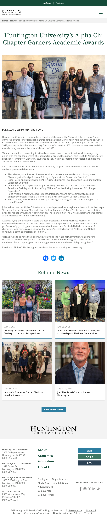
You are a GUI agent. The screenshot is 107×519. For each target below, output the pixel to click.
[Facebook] (45, 258)
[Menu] (102, 12)
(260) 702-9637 (10, 485)
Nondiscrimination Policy (66, 513)
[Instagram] (85, 489)
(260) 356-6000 (10, 457)
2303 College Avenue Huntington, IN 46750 (13, 454)
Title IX (88, 513)
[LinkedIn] (61, 258)
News (13, 20)
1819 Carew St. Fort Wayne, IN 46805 (13, 468)
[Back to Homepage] (53, 429)
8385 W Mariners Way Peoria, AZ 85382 (13, 496)
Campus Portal (46, 494)
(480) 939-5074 (10, 499)
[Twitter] (53, 258)
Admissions (46, 461)
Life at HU (45, 467)
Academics (45, 456)
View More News (53, 409)
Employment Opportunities (53, 479)
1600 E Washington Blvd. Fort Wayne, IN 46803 (15, 482)
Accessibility (75, 510)
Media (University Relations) (53, 483)
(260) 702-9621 (10, 471)
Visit (89, 450)
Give (89, 463)
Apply (89, 456)
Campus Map (45, 490)
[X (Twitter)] (89, 489)
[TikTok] (98, 489)
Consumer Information (36, 513)
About (42, 450)
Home (5, 20)
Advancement (45, 486)
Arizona (60, 3)
